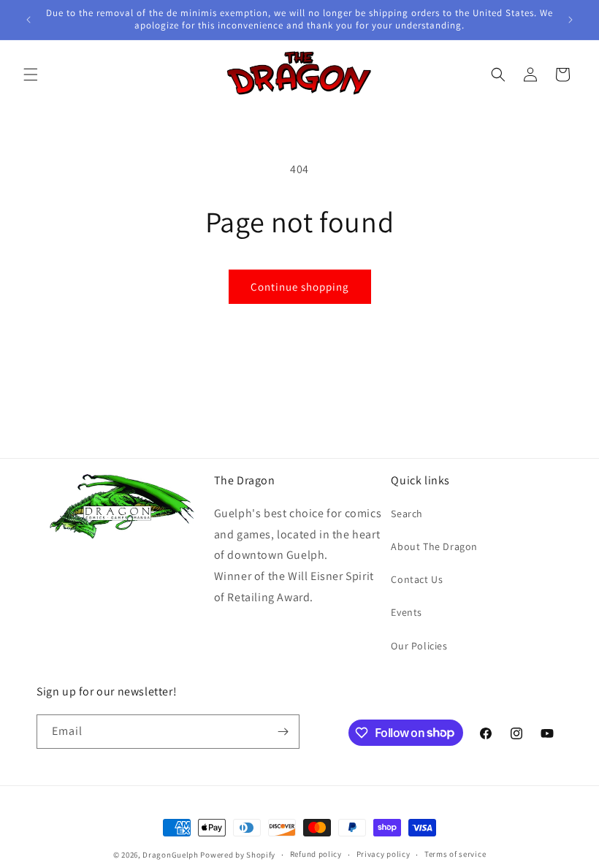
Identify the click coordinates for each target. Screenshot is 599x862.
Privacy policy (383, 854)
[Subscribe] (283, 731)
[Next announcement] (570, 20)
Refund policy (316, 854)
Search (407, 513)
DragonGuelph (170, 855)
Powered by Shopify (237, 855)
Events (406, 612)
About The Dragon (434, 546)
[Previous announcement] (28, 20)
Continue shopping (300, 287)
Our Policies (419, 645)
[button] (31, 74)
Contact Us (417, 579)
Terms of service (455, 854)
